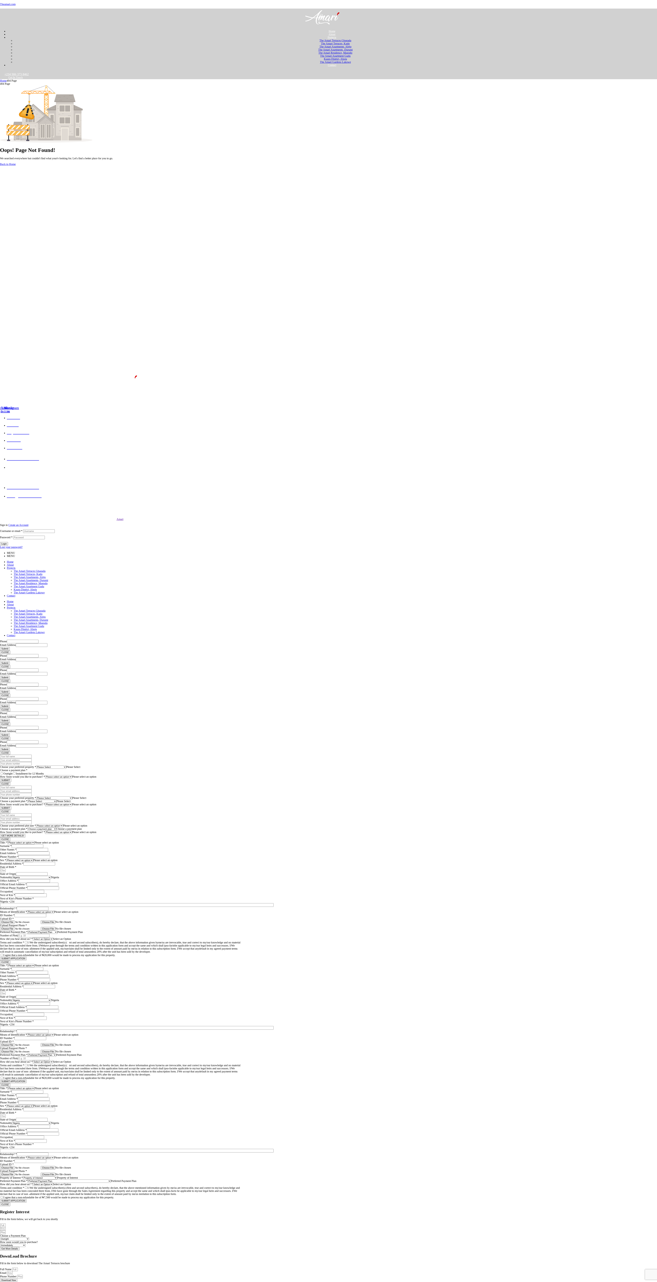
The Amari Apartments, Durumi (31, 580)
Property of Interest (11, 1177)
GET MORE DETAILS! (12, 835)
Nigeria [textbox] (55, 877)
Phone (3, 641)
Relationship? (8, 908)
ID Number (7, 915)
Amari (120, 519)
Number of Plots (9, 935)
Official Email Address (13, 884)
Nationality (6, 877)
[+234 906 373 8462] (1, 72)
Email (3, 1272)
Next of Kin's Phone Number (17, 898)
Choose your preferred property (18, 766)
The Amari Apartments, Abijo (30, 577)
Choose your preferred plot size (18, 825)
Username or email (11, 531)
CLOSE (5, 652)
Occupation (6, 891)
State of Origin (8, 873)
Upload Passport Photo (13, 925)
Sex (3, 860)
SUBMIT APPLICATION (13, 958)
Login (4, 544)
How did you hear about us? (16, 938)
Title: (4, 842)
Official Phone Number (13, 887)
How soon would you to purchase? (19, 1242)
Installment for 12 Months (30, 773)
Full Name (6, 1269)
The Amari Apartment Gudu (29, 586)
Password (6, 537)
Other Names (8, 849)
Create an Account (18, 525)
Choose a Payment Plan (13, 1235)
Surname (6, 846)
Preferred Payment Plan (14, 932)
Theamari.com (8, 4)
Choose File (48, 922)
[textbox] (73, 766)
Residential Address (11, 863)
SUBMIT (5, 780)
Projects (11, 567)
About (10, 564)
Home (3, 80)
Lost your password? (11, 547)
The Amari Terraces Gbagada (30, 571)
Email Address (8, 644)
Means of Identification (13, 911)
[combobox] (73, 766)
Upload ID (7, 918)
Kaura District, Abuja (25, 589)
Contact (11, 595)
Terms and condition (12, 942)
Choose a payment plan (13, 770)
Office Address (9, 880)
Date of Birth (8, 867)
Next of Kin (7, 895)
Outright (7, 773)
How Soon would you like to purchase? (22, 776)
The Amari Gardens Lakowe (29, 592)
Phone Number (9, 856)
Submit (4, 648)
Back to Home (8, 164)
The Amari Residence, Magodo (31, 583)
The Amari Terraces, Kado (28, 574)
